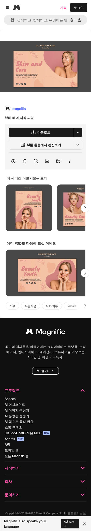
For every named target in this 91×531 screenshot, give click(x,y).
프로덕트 (12, 390)
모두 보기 (40, 178)
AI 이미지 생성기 (17, 410)
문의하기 (12, 494)
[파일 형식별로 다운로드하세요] (77, 132)
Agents (14, 438)
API (7, 444)
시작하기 (12, 468)
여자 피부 (52, 306)
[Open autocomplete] (10, 20)
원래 (26, 40)
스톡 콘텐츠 (13, 427)
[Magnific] (45, 332)
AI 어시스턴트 (15, 404)
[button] (45, 371)
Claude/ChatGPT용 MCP (27, 433)
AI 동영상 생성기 (17, 415)
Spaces (10, 398)
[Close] (84, 524)
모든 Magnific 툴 (17, 456)
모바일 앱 (12, 450)
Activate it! (69, 523)
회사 (8, 481)
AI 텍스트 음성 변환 (19, 421)
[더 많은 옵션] (69, 161)
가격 (63, 7)
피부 (12, 306)
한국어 (45, 371)
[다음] (85, 207)
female (72, 306)
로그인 (79, 7)
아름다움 (30, 306)
